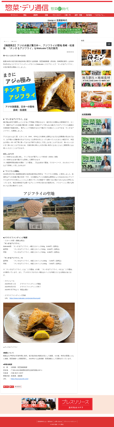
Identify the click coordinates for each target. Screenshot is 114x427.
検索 (82, 40)
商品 (12, 386)
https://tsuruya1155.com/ (19, 379)
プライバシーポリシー (70, 421)
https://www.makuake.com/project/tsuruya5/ (25, 298)
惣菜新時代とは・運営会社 (45, 421)
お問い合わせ (58, 421)
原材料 (6, 386)
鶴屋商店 (19, 386)
